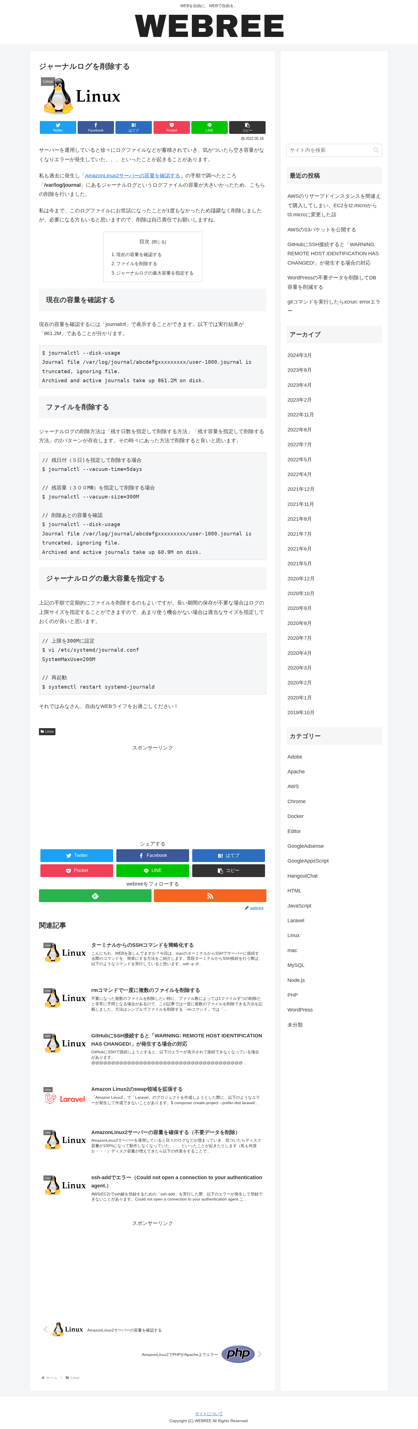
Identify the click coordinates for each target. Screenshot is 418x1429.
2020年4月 (299, 653)
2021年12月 (301, 489)
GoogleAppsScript (308, 861)
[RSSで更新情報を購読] (210, 895)
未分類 (295, 1025)
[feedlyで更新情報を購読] (95, 895)
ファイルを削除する (136, 263)
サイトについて (209, 1413)
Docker (295, 816)
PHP (292, 995)
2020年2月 (299, 683)
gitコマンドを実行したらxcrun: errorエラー (333, 306)
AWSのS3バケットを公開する (321, 229)
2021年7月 (299, 534)
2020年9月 (299, 608)
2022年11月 (300, 415)
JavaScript (299, 906)
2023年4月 (299, 385)
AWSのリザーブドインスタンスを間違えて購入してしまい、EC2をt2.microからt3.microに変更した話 (334, 205)
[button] (247, 127)
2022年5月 (299, 459)
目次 (144, 241)
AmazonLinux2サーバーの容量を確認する (132, 175)
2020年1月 (299, 698)
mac (292, 950)
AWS (293, 786)
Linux (49, 732)
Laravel (295, 920)
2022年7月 (299, 444)
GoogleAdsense (305, 846)
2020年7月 (299, 638)
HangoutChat (302, 876)
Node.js (296, 980)
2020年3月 (299, 668)
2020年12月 (301, 578)
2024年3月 (299, 355)
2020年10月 (301, 593)
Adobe (294, 757)
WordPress (300, 1010)
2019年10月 (301, 712)
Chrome (296, 801)
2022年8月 (299, 430)
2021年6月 (299, 549)
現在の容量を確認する (139, 254)
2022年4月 (299, 474)
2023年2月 (299, 400)
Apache (296, 771)
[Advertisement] (152, 792)
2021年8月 (299, 519)
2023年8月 (299, 370)
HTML (294, 891)
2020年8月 (299, 623)
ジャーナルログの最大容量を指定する (155, 272)
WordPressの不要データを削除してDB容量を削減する (331, 282)
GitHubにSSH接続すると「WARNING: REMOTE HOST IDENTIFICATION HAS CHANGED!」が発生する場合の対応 (333, 254)
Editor (294, 831)
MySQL (296, 965)
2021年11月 (300, 504)
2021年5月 (299, 563)
